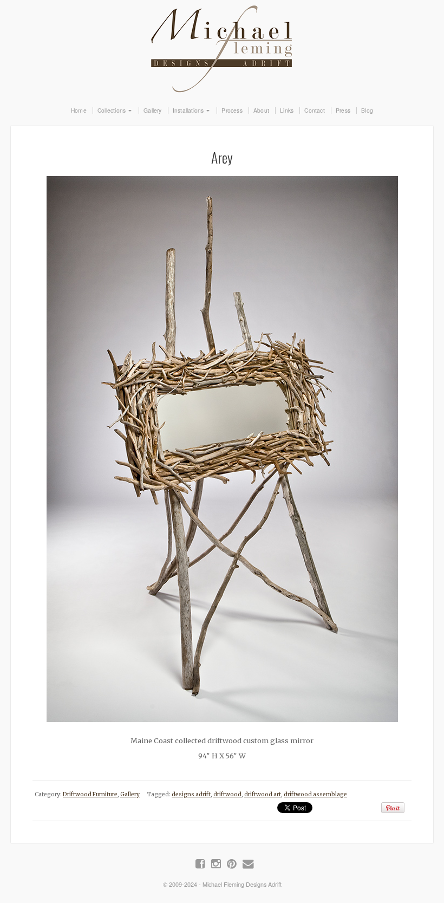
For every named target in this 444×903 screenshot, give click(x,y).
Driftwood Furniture (90, 794)
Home (79, 110)
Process (231, 110)
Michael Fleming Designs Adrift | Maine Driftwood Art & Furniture (222, 47)
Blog (367, 110)
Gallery (152, 110)
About (261, 110)
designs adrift (191, 794)
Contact (314, 110)
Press (343, 110)
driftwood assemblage (315, 794)
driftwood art (262, 794)
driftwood (227, 794)
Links (286, 110)
